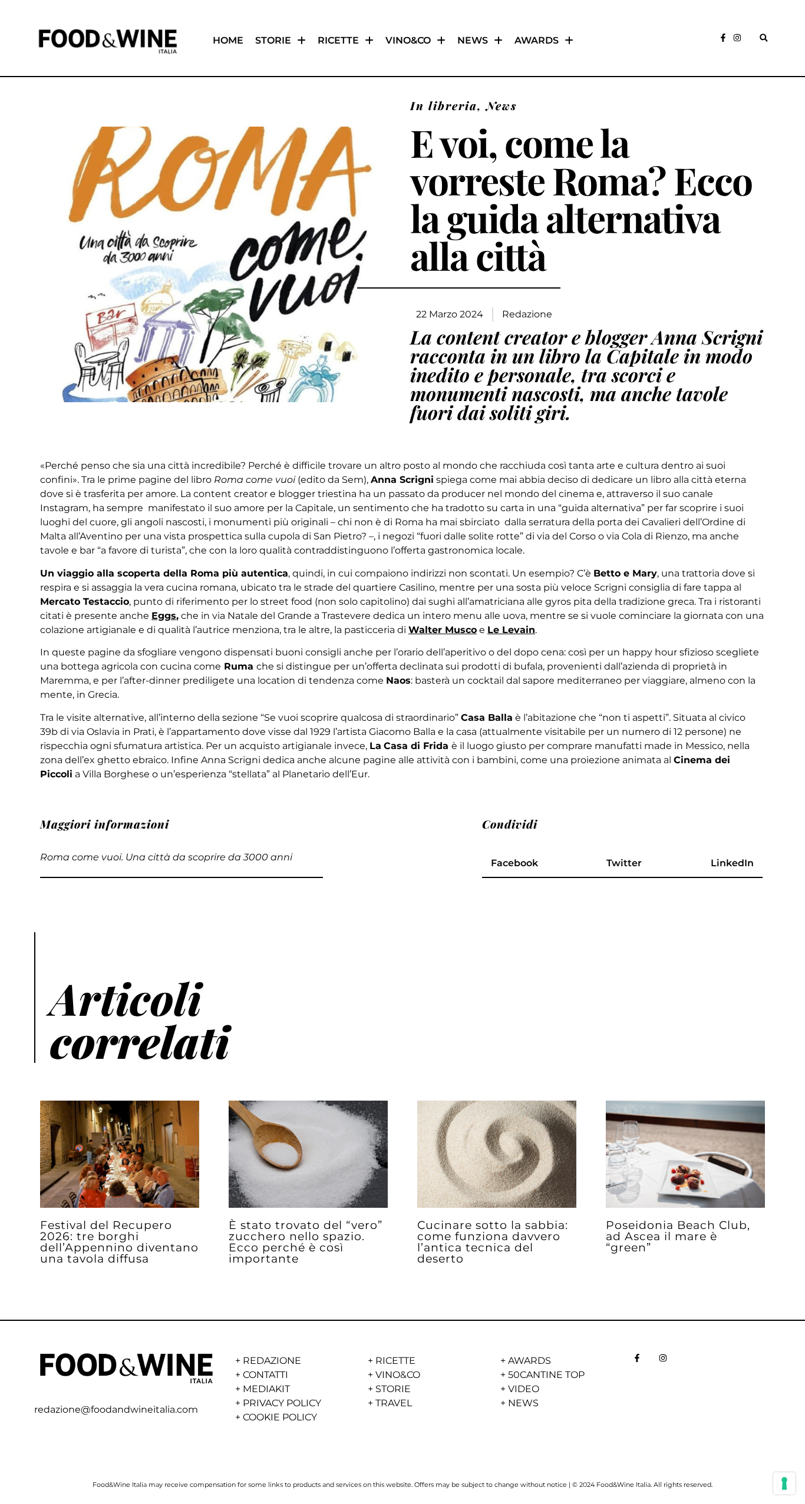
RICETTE (338, 40)
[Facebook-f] (723, 38)
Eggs (163, 615)
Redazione (527, 314)
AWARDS (536, 40)
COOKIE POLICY (280, 1417)
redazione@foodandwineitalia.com (116, 1409)
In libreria (443, 105)
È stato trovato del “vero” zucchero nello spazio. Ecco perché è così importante (305, 1242)
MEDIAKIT (266, 1388)
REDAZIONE (272, 1360)
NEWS (472, 40)
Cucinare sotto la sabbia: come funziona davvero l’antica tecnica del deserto (492, 1242)
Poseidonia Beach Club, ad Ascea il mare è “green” (678, 1236)
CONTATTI (265, 1374)
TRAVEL (393, 1403)
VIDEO (523, 1388)
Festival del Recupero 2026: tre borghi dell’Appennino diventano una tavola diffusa (119, 1242)
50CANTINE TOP (546, 1374)
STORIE (273, 40)
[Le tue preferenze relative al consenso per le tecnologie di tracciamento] (784, 1483)
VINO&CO (408, 40)
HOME (228, 40)
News (501, 105)
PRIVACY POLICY (282, 1403)
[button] (763, 38)
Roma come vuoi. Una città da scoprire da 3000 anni (166, 857)
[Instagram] (737, 38)
